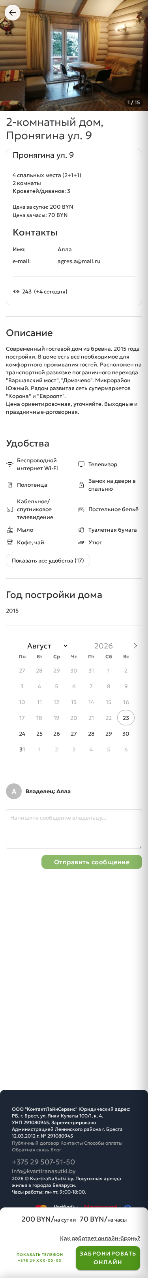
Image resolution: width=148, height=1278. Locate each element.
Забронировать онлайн (108, 1258)
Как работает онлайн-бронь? (100, 1238)
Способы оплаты (103, 1143)
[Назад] (13, 13)
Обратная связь (30, 1150)
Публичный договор (35, 1143)
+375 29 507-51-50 (43, 1161)
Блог (56, 1150)
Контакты (71, 1143)
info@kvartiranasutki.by (43, 1171)
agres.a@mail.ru (79, 261)
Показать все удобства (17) (48, 560)
